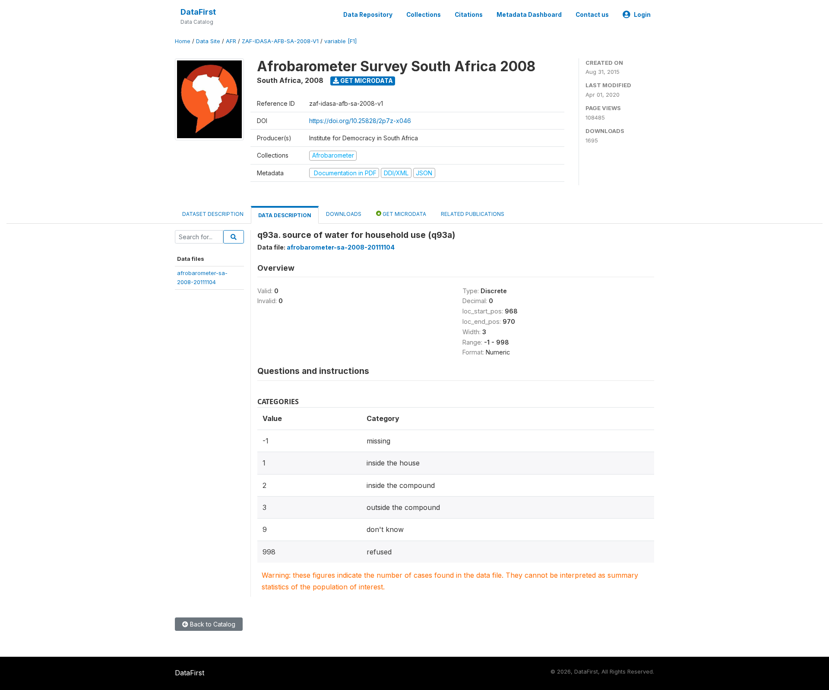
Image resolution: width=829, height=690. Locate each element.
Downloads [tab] (343, 214)
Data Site (208, 41)
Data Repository (367, 14)
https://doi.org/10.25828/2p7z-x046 (360, 120)
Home (182, 41)
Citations (469, 14)
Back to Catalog (211, 624)
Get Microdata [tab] (403, 214)
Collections (423, 14)
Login (642, 14)
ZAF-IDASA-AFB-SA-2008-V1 (280, 41)
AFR (231, 41)
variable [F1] (340, 41)
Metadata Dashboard (529, 14)
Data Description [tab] (284, 215)
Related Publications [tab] (472, 214)
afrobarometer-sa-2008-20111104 (341, 247)
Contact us (592, 14)
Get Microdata (366, 80)
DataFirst (198, 11)
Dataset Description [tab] (213, 214)
